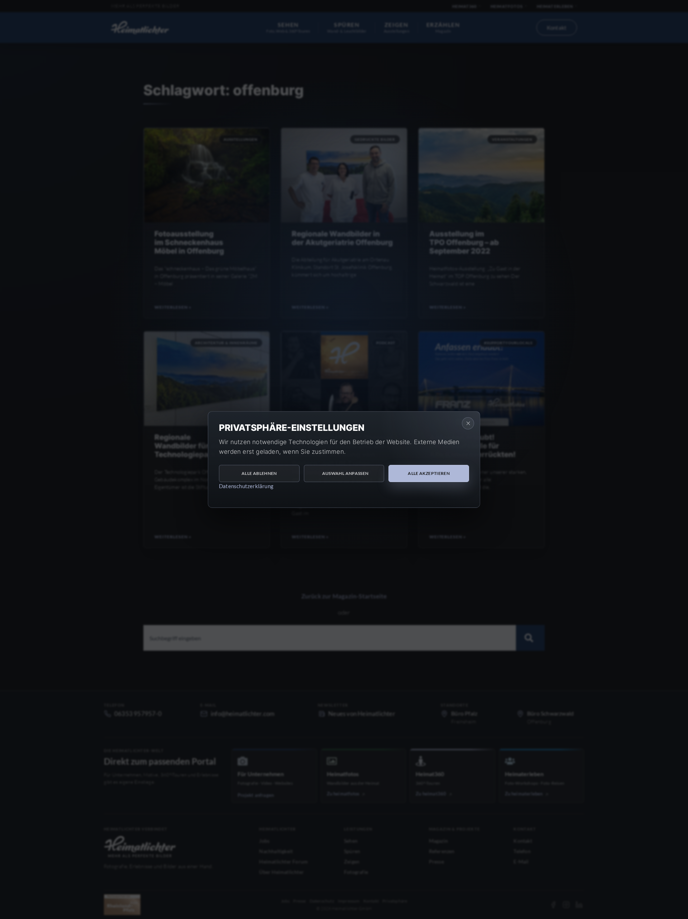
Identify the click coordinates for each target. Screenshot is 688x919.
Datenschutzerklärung (246, 486)
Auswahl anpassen (345, 473)
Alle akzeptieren (429, 473)
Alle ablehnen (259, 473)
